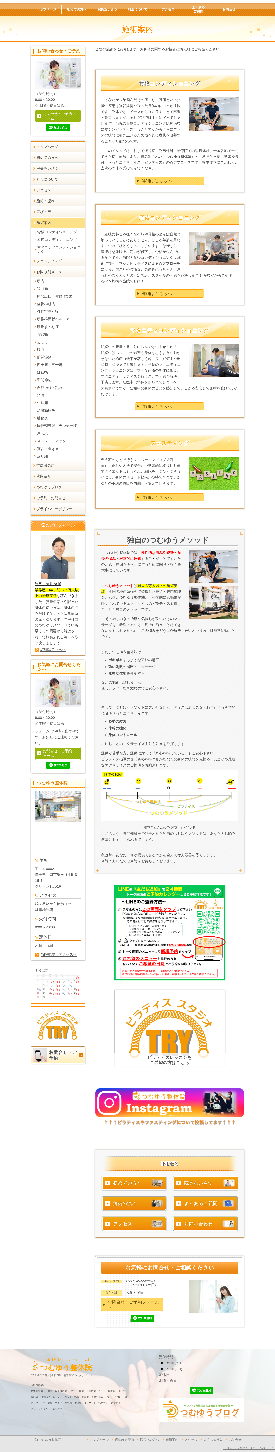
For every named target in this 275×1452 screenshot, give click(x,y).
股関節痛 (91, 1391)
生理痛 (78, 1403)
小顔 (108, 1397)
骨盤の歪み (97, 1397)
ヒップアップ (38, 1403)
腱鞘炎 (111, 1391)
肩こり (73, 1391)
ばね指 (121, 1391)
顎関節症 (45, 1397)
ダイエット (90, 1403)
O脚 (125, 1397)
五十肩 (102, 1391)
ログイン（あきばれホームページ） (249, 1448)
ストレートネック (62, 1397)
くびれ (116, 1397)
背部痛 (34, 1397)
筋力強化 (103, 1403)
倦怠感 (68, 1403)
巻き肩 (85, 1397)
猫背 (76, 1397)
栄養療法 (115, 1403)
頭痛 (50, 1403)
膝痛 (81, 1391)
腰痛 (50, 1391)
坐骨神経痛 (61, 1391)
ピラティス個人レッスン (44, 1409)
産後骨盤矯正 (38, 1391)
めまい (58, 1403)
